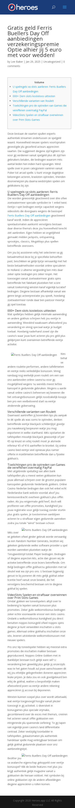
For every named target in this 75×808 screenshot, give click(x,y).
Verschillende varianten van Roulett (33, 101)
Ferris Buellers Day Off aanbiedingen (28, 215)
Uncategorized (51, 61)
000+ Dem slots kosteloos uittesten (34, 96)
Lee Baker (17, 61)
